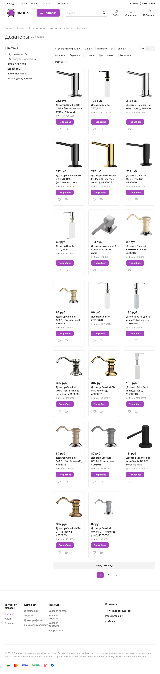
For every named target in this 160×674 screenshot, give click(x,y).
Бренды (9, 623)
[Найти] (104, 13)
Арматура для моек (20, 78)
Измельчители (17, 63)
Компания (30, 604)
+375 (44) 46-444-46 (142, 3)
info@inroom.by (114, 615)
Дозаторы (14, 68)
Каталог (9, 614)
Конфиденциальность (36, 624)
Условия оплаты (58, 610)
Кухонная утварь (18, 73)
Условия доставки (54, 617)
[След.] (116, 575)
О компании (31, 610)
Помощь (54, 604)
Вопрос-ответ (57, 630)
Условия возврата (54, 624)
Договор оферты (33, 620)
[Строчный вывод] (147, 48)
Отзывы (28, 615)
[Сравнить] (66, 129)
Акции (8, 618)
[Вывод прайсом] (152, 48)
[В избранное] (59, 129)
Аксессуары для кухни (22, 59)
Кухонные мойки (18, 54)
